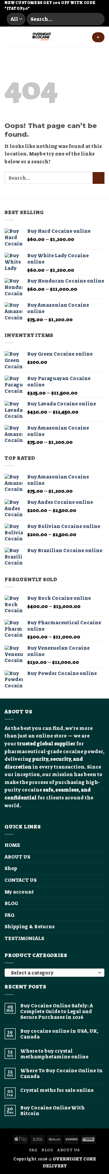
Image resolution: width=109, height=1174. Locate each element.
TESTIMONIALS (24, 938)
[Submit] (97, 19)
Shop (11, 868)
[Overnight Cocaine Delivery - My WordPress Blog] (41, 37)
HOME (12, 845)
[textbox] (52, 973)
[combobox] (54, 972)
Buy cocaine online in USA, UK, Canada (59, 1034)
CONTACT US (21, 880)
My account (19, 892)
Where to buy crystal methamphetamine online (54, 1054)
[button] (8, 37)
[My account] (74, 37)
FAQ (10, 915)
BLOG (11, 903)
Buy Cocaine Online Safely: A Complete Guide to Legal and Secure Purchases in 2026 (56, 1011)
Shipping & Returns (29, 926)
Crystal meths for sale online (57, 1090)
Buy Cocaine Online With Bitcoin (52, 1110)
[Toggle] (100, 891)
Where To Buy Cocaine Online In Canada (61, 1073)
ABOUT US (17, 857)
